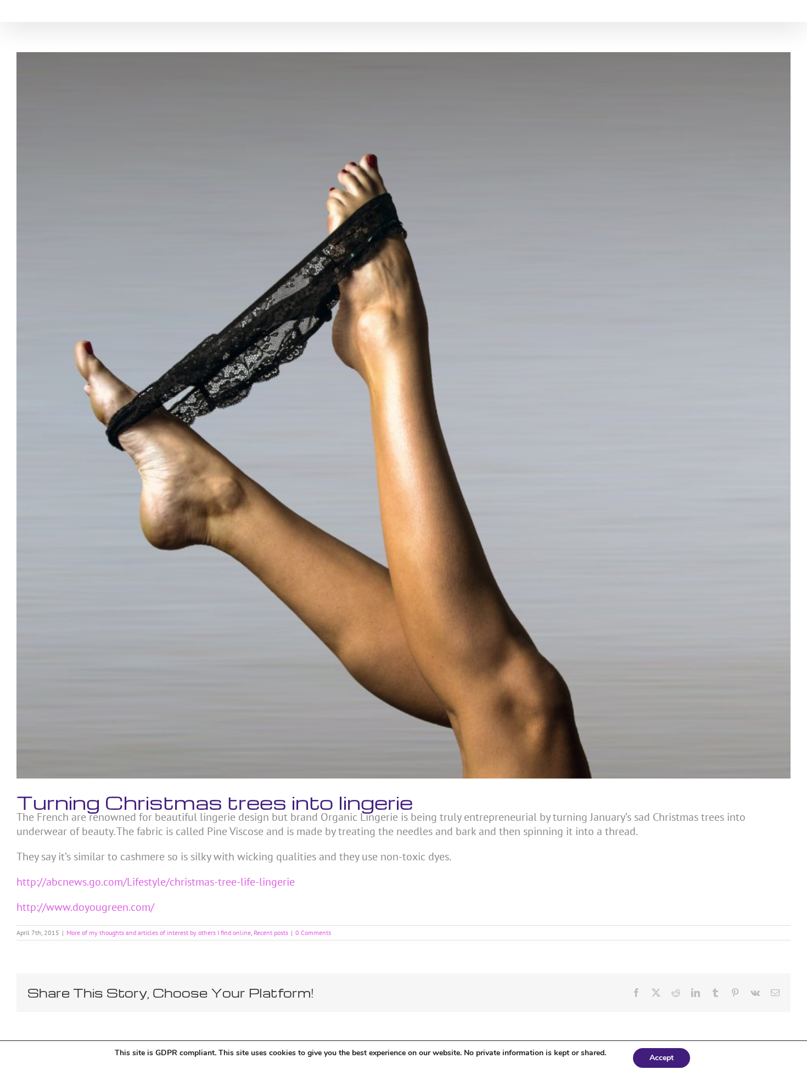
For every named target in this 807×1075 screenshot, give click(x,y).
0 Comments (313, 932)
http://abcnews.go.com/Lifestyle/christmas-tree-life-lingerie (155, 882)
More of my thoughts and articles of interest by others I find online (158, 932)
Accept (661, 1057)
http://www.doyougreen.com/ (85, 907)
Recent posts (271, 932)
